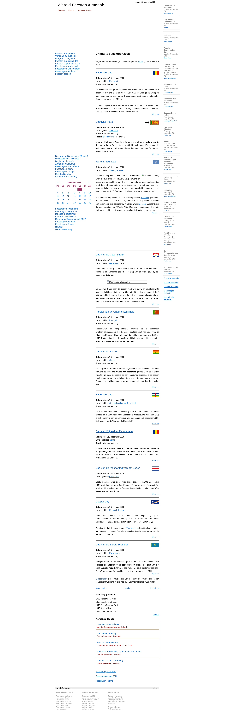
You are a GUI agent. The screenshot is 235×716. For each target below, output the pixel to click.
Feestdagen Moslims (63, 702)
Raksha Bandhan (63, 174)
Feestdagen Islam (64, 169)
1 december (101, 579)
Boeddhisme (108, 137)
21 (74, 199)
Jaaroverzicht (112, 703)
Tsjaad (112, 440)
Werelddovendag (63, 229)
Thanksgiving (132, 528)
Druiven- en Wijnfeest (169, 221)
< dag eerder (101, 588)
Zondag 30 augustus (65, 164)
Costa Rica (114, 477)
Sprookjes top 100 (88, 696)
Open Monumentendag (171, 256)
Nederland (113, 263)
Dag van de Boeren (107, 351)
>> (89, 182)
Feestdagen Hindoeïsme (67, 166)
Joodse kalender (171, 287)
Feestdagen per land (65, 71)
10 (89, 193)
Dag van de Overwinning (171, 23)
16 (85, 196)
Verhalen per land (88, 703)
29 (80, 203)
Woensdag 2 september (116, 702)
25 (58, 203)
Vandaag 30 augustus (65, 56)
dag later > (154, 588)
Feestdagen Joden (62, 705)
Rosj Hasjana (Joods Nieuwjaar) (169, 239)
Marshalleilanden (116, 510)
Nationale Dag (104, 72)
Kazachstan (114, 553)
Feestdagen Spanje (64, 224)
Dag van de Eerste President (112, 544)
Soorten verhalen (88, 702)
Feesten (71, 10)
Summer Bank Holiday (66, 176)
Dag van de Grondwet (171, 38)
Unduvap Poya (104, 121)
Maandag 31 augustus (66, 211)
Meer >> (155, 114)
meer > (156, 614)
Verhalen (61, 10)
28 (74, 203)
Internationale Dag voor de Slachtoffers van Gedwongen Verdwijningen (171, 71)
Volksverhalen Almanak (90, 692)
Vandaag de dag (85, 10)
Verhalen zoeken (88, 709)
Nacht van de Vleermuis (171, 9)
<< (58, 182)
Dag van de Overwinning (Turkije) (71, 156)
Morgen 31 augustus (65, 58)
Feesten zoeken (63, 74)
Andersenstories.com (115, 709)
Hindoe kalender (171, 282)
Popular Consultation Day (171, 53)
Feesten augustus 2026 (66, 61)
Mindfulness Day (171, 270)
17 (89, 196)
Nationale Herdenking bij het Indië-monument (119, 652)
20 (68, 199)
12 (63, 196)
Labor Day (170, 193)
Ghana (112, 360)
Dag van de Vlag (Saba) (110, 254)
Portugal (113, 320)
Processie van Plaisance (67, 158)
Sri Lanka (113, 131)
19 (63, 199)
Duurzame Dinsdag (108, 634)
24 (89, 199)
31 (89, 203)
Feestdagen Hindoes (63, 707)
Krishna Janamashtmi (65, 216)
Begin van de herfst (64, 161)
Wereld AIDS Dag (106, 161)
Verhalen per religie (88, 705)
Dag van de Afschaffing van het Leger (118, 467)
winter (140, 61)
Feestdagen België (62, 698)
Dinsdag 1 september (65, 214)
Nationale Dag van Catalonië (170, 206)
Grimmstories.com (114, 707)
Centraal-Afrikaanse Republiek (122, 403)
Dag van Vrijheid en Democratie (114, 431)
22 (80, 199)
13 (68, 196)
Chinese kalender (171, 278)
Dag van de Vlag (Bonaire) (110, 661)
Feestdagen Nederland (66, 66)
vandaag (128, 588)
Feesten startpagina (65, 53)
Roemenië (113, 81)
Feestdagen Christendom (67, 69)
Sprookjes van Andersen (90, 698)
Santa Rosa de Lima (171, 88)
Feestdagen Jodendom (66, 209)
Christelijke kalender (169, 292)
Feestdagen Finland (104, 681)
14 (74, 196)
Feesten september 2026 (67, 63)
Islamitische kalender (169, 298)
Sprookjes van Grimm (89, 700)
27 (68, 203)
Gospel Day (102, 501)
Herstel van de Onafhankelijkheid (115, 311)
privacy (155, 688)
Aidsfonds (145, 198)
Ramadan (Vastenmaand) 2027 (70, 219)
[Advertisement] (107, 31)
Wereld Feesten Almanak (65, 692)
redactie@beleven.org (63, 688)
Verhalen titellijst (88, 707)
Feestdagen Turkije (64, 171)
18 (58, 199)
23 (85, 199)
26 (63, 203)
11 (58, 196)
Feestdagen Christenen (64, 703)
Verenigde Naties (116, 170)
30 (85, 203)
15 (80, 196)
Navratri (59, 227)
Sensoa (142, 204)
